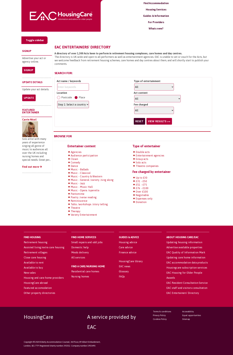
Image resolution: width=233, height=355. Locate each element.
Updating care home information (185, 257)
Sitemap (186, 319)
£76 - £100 (142, 188)
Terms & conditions (162, 311)
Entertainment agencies (150, 155)
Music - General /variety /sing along (92, 179)
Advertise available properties (184, 247)
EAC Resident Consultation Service (187, 282)
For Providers (156, 22)
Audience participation (84, 155)
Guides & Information (156, 15)
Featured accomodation (38, 287)
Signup (28, 70)
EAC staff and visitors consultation (186, 287)
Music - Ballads (80, 169)
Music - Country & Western (86, 176)
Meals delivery (80, 252)
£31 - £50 (141, 181)
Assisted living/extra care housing (44, 247)
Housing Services (156, 9)
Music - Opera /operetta (85, 190)
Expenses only (144, 198)
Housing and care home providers (44, 277)
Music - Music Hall (82, 186)
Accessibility (188, 311)
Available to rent (34, 262)
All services (78, 257)
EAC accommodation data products (187, 262)
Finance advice (127, 252)
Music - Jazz (78, 183)
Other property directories (39, 293)
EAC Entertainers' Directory (182, 293)
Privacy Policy (159, 315)
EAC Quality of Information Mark (185, 252)
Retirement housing (36, 242)
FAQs (122, 276)
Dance (74, 166)
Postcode (66, 97)
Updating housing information (184, 242)
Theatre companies (147, 166)
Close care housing (35, 257)
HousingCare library (131, 261)
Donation (141, 202)
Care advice (126, 247)
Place (82, 97)
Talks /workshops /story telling (89, 204)
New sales (30, 272)
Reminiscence (79, 200)
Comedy (75, 162)
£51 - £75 (141, 184)
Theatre (75, 207)
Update (29, 97)
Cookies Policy (160, 319)
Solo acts (141, 162)
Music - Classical (81, 172)
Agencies (76, 152)
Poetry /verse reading (84, 197)
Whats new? (156, 28)
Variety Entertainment (84, 214)
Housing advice (128, 242)
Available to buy (33, 267)
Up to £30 (141, 177)
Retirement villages (35, 252)
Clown (74, 159)
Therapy (75, 211)
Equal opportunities (191, 315)
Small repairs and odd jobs (87, 242)
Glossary (124, 271)
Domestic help (80, 247)
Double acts (143, 152)
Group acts (142, 159)
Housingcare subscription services (186, 267)
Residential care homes (85, 271)
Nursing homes (80, 276)
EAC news (124, 266)
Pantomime (77, 193)
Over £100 (142, 191)
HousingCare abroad (36, 282)
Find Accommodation (156, 3)
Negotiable (142, 195)
